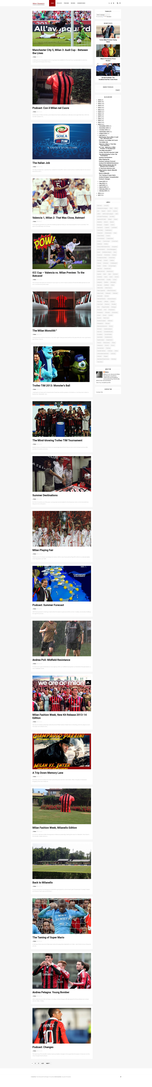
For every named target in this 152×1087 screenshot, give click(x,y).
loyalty (109, 279)
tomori (107, 345)
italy (109, 274)
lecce (116, 276)
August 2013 (103, 133)
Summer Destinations (45, 495)
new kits (99, 301)
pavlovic (107, 304)
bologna (99, 224)
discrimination (101, 249)
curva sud (114, 241)
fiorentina (107, 255)
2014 (99, 122)
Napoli (103, 211)
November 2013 (104, 128)
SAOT (109, 211)
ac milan (112, 216)
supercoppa (100, 339)
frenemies (112, 257)
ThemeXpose (39, 1076)
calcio (112, 224)
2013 (99, 124)
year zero (99, 361)
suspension (109, 339)
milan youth (100, 293)
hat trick (99, 268)
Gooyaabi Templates (66, 1076)
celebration (108, 230)
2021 (99, 109)
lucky (114, 279)
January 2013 (103, 191)
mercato (99, 285)
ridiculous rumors (102, 326)
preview (107, 312)
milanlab (115, 293)
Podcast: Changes (42, 1047)
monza (106, 296)
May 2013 (102, 183)
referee (110, 320)
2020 (99, 111)
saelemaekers (108, 329)
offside (106, 301)
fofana (114, 255)
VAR (117, 213)
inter (104, 274)
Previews (66, 3)
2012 (99, 193)
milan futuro (108, 287)
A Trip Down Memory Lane (47, 772)
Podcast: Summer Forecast (48, 605)
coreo (99, 241)
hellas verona (100, 271)
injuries (99, 274)
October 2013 (103, 130)
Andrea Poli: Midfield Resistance (51, 659)
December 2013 (104, 126)
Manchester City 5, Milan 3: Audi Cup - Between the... (108, 137)
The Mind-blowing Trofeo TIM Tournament (57, 440)
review (107, 323)
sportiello (99, 337)
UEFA (98, 213)
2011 (99, 195)
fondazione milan (101, 257)
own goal (99, 304)
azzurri (106, 222)
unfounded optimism (102, 353)
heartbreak (107, 268)
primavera (114, 312)
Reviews (73, 3)
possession (111, 309)
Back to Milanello (42, 882)
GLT (98, 211)
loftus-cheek (100, 279)
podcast (99, 309)
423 (42, 1063)
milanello (108, 293)
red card (106, 318)
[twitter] (111, 3)
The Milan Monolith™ (44, 330)
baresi (112, 222)
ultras (116, 350)
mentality (113, 282)
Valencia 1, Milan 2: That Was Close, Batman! (58, 217)
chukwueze (108, 233)
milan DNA (100, 287)
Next (48, 1063)
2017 (99, 117)
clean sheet (100, 235)
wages (106, 356)
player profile (105, 307)
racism (99, 318)
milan (112, 285)
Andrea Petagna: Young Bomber (50, 992)
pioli (98, 307)
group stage (112, 265)
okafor (112, 301)
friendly (99, 260)
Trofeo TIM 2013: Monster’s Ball (51, 385)
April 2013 (102, 185)
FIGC (116, 208)
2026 (99, 100)
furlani (105, 260)
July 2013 (102, 135)
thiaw (113, 342)
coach (108, 235)
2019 (99, 113)
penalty (114, 304)
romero (99, 329)
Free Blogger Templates (48, 1076)
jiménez (115, 274)
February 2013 (103, 189)
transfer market (101, 350)
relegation (100, 323)
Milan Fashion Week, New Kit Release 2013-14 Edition (107, 165)
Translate (108, 16)
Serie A (115, 211)
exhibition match (107, 252)
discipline (114, 246)
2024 (99, 103)
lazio (105, 276)
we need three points (103, 359)
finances (99, 255)
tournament (100, 348)
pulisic (98, 315)
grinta (104, 265)
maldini (106, 282)
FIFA (111, 208)
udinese (110, 350)
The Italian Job (41, 162)
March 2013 (102, 187)
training (108, 348)
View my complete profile (103, 382)
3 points (106, 205)
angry (115, 219)
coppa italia (110, 238)
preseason (100, 312)
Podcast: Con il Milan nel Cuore (50, 108)
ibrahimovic (110, 271)
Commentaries (81, 3)
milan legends (101, 290)
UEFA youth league (108, 213)
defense (99, 244)
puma (104, 315)
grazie (99, 265)
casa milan (100, 230)
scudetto (99, 334)
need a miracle (112, 298)
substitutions (108, 337)
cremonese (106, 241)
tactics (99, 342)
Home (52, 3)
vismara (99, 356)
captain (107, 227)
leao (111, 276)
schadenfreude (108, 331)
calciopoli (99, 227)
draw (98, 252)
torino (112, 345)
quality (110, 315)
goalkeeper (114, 263)
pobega (114, 307)
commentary (100, 238)
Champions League (102, 208)
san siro (99, 331)
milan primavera (111, 290)
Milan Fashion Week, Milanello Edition (54, 827)
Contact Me (99, 392)
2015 (99, 120)
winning (113, 359)
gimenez (105, 263)
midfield (106, 285)
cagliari (106, 224)
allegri (109, 219)
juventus (99, 276)
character (99, 233)
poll (105, 309)
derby (106, 244)
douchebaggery (111, 249)
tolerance (99, 345)
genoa (99, 263)
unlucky (113, 353)
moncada (99, 296)
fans (115, 252)
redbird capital (101, 320)
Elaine (107, 372)
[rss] (109, 3)
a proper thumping (102, 216)
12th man (99, 205)
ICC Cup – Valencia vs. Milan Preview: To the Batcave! (107, 148)
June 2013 (102, 181)
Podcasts (59, 3)
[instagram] (113, 3)
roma (110, 326)
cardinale (114, 227)
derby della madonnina (103, 246)
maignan (99, 282)
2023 (99, 105)
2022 (99, 107)
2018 (99, 115)
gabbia (112, 260)
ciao (115, 233)
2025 (99, 101)
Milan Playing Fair (42, 550)
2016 (99, 118)
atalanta (99, 222)
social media (108, 334)
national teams (101, 298)
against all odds (101, 219)
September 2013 (104, 131)
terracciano (106, 342)
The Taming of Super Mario (48, 937)
